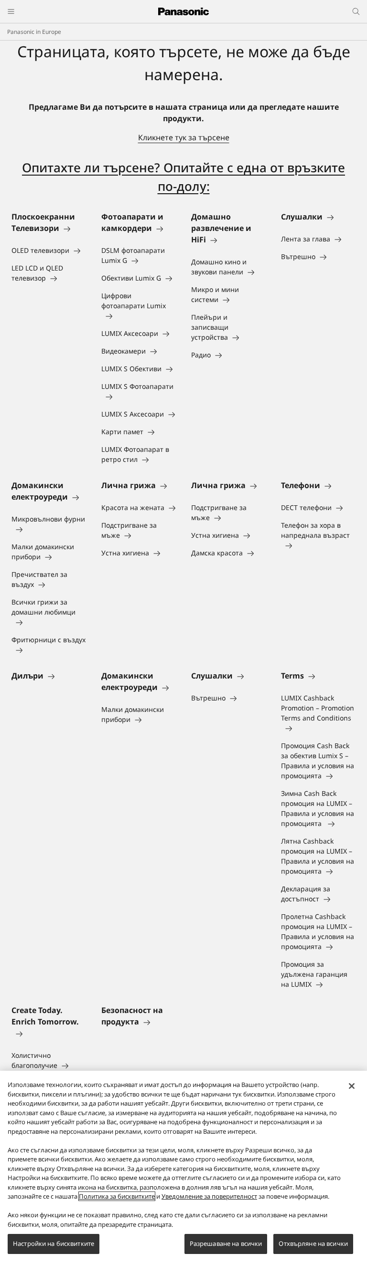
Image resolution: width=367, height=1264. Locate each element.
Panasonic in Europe (34, 32)
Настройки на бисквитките (53, 1243)
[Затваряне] (351, 1086)
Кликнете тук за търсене (183, 137)
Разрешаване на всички (226, 1243)
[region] (183, 1167)
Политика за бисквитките (117, 1196)
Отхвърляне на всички (313, 1243)
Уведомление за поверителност (209, 1196)
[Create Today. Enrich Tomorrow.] (48, 1033)
